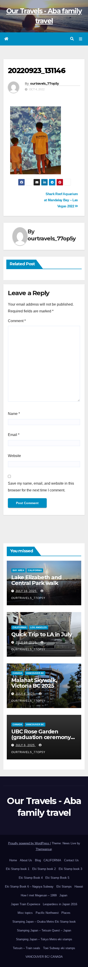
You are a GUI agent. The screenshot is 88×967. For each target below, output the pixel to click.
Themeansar (44, 849)
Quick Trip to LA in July (41, 634)
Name (14, 414)
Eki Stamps (64, 886)
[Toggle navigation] (81, 39)
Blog (38, 860)
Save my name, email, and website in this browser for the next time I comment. (41, 486)
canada (17, 673)
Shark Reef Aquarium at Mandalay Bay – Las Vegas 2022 (61, 200)
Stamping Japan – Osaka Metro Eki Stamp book (44, 921)
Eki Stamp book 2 (44, 869)
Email (13, 435)
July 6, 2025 (26, 693)
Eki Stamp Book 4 (31, 877)
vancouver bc (35, 673)
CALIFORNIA (52, 860)
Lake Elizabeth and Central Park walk (36, 580)
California (35, 570)
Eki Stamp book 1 (17, 869)
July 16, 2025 (26, 591)
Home (13, 860)
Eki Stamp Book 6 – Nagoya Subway (29, 886)
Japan (63, 895)
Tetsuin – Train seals (26, 948)
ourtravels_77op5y (44, 83)
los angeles (38, 627)
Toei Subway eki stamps (59, 948)
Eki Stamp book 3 (70, 869)
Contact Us (71, 860)
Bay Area (18, 570)
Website (14, 456)
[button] (72, 39)
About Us (26, 860)
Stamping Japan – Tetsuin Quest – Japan (44, 930)
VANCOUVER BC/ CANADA (44, 956)
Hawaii (78, 886)
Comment (17, 321)
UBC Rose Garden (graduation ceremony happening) (41, 737)
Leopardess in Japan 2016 (60, 904)
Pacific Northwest (47, 912)
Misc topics (25, 912)
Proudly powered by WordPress (29, 843)
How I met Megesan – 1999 (39, 895)
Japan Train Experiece (25, 904)
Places (65, 912)
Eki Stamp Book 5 (57, 877)
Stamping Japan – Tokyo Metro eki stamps (44, 939)
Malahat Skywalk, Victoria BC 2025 (34, 683)
